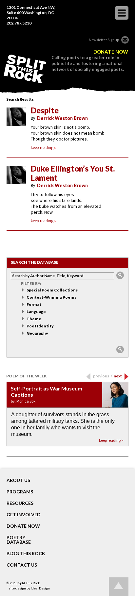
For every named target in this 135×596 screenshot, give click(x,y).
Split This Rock (29, 583)
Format (34, 304)
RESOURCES (20, 503)
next (118, 375)
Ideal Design (40, 588)
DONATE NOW (110, 52)
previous (102, 375)
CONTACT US (22, 565)
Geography (37, 333)
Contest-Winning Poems (51, 297)
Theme (34, 318)
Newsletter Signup (104, 39)
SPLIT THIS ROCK (25, 69)
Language (36, 311)
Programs (20, 491)
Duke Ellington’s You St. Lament (73, 173)
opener (121, 13)
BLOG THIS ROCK (26, 553)
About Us (18, 480)
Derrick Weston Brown (62, 118)
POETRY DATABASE (19, 539)
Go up (118, 586)
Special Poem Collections (52, 290)
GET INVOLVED (24, 514)
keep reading (42, 147)
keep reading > (111, 440)
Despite (45, 110)
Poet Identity (40, 325)
